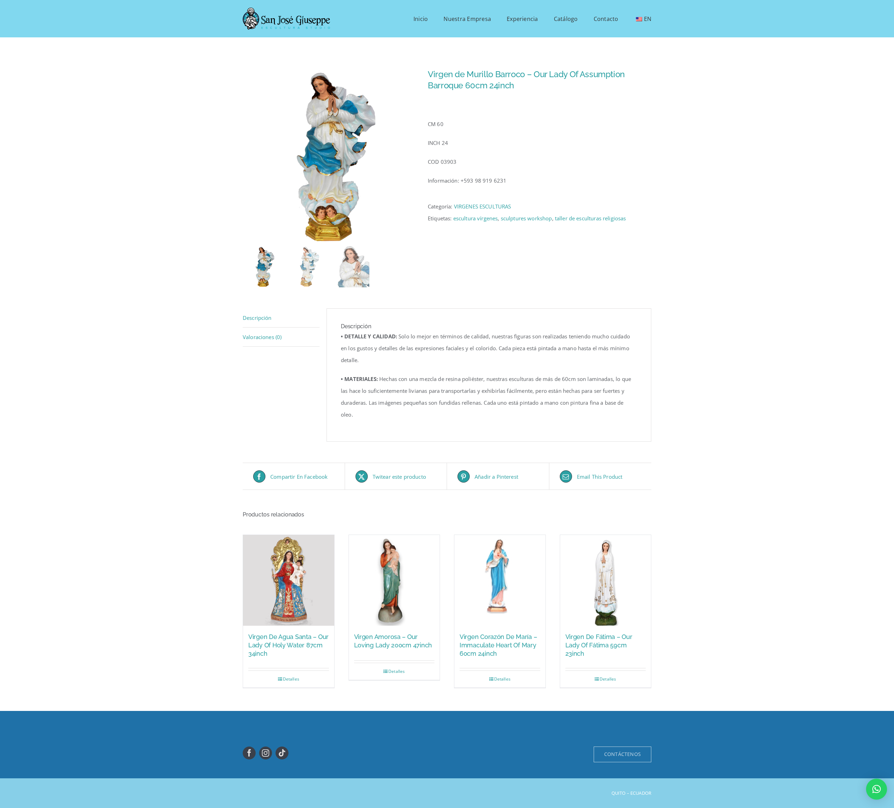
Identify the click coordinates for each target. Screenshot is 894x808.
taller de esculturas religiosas (590, 218)
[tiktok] (282, 753)
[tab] (281, 318)
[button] (876, 789)
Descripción (257, 317)
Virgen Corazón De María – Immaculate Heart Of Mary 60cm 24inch (498, 645)
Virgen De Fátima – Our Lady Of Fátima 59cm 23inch (598, 645)
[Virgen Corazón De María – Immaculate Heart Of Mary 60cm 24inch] (499, 580)
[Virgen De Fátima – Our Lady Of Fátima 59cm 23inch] (605, 580)
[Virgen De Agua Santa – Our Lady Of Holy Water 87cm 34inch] (288, 580)
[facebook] (249, 753)
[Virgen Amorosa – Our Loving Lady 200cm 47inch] (394, 580)
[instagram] (265, 753)
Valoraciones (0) (262, 336)
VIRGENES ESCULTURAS (482, 206)
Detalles (291, 679)
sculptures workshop (526, 218)
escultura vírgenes (475, 218)
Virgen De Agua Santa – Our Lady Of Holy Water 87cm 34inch (288, 645)
